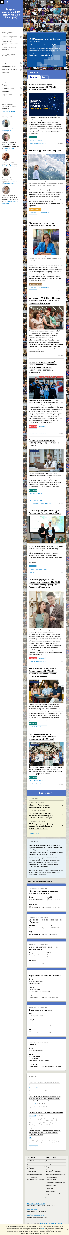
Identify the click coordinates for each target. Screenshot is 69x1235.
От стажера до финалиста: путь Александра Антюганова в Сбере (45, 511)
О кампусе (31, 1158)
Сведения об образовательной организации (36, 1167)
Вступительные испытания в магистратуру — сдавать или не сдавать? (44, 443)
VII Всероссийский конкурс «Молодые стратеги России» (39, 806)
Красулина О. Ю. (34, 1088)
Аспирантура (5, 72)
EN (54, 2)
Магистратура (50, 1164)
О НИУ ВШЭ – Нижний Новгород (36, 1161)
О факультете (6, 82)
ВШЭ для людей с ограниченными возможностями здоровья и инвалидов (36, 1179)
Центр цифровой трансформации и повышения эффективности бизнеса (10, 42)
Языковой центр (51, 1185)
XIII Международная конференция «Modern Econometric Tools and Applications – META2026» (41, 826)
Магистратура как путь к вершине (45, 150)
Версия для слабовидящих (34, 1174)
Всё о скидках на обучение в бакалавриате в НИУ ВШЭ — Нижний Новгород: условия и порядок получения (43, 672)
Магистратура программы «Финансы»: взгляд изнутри (42, 224)
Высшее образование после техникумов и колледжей (54, 1170)
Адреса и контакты (44, 1223)
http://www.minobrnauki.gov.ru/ (36, 1203)
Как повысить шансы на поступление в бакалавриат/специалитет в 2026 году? (42, 736)
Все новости (46, 793)
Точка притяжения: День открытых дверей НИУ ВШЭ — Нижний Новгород (44, 87)
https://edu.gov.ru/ (32, 1209)
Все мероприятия (34, 833)
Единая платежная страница (35, 1184)
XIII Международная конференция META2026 (45, 40)
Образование (6, 60)
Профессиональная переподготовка (51, 1178)
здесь (42, 1228)
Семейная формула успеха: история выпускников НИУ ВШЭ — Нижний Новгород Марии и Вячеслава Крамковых (44, 583)
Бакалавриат (49, 1161)
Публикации (33, 1076)
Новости (33, 72)
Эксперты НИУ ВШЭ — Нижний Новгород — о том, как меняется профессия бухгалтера (44, 300)
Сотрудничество (7, 94)
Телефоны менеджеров (9, 111)
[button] (64, 166)
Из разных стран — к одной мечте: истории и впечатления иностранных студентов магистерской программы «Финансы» (43, 367)
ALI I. (30, 1138)
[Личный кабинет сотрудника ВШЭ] (61, 2)
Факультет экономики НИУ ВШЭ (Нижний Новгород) (11, 13)
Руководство (30, 1164)
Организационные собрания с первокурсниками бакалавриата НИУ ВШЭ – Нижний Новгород (41, 815)
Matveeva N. (32, 1104)
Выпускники (5, 91)
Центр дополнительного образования (9, 48)
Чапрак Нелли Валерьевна (9, 166)
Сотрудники (5, 85)
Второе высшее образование (54, 1167)
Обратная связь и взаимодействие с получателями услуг (55, 1192)
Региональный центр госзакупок (55, 1182)
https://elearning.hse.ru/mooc (35, 1215)
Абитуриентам (6, 63)
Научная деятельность (8, 88)
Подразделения (31, 1171)
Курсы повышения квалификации (55, 1174)
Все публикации (33, 1146)
